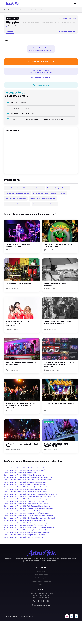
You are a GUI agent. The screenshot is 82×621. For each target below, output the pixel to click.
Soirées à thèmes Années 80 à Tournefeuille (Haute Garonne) (26, 532)
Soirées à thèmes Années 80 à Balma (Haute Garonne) (24, 468)
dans (24, 188)
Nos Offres (41, 572)
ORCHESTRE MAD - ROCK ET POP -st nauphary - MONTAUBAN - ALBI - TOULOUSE (59, 365)
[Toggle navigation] (75, 3)
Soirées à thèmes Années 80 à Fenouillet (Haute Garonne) (25, 525)
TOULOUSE (36, 10)
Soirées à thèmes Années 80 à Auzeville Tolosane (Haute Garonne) (28, 508)
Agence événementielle (40, 575)
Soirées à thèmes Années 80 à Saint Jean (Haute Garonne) (25, 499)
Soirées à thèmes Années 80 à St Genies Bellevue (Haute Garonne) (28, 516)
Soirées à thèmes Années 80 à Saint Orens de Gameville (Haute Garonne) (31, 494)
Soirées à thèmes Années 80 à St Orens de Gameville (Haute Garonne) (29, 496)
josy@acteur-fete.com (42, 605)
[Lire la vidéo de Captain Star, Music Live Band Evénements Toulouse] (21, 230)
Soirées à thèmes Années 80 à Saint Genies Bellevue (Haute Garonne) (29, 518)
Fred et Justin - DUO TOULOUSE (19, 283)
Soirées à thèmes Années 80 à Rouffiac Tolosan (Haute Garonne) (28, 513)
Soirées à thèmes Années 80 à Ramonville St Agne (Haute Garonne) (28, 480)
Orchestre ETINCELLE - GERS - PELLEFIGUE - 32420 (56, 445)
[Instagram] (67, 616)
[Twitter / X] (76, 616)
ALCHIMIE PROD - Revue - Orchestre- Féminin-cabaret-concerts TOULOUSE (21, 324)
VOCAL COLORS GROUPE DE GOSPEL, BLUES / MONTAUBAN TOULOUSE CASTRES (21, 405)
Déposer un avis (42, 85)
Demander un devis (67, 31)
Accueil (6, 10)
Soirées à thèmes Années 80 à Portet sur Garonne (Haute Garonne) (29, 527)
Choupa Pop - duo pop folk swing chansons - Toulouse (58, 245)
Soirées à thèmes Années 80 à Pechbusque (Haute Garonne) (26, 504)
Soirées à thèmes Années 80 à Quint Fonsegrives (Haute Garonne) (28, 477)
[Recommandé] (60, 430)
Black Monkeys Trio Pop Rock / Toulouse (57, 284)
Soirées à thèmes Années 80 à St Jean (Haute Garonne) (24, 501)
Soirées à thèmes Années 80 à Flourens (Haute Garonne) (25, 520)
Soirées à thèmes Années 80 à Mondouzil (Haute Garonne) (25, 523)
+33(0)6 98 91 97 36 (42, 601)
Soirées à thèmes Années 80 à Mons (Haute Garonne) (23, 537)
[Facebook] (71, 616)
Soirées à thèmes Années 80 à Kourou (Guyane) (21, 473)
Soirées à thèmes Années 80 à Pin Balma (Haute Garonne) (25, 484)
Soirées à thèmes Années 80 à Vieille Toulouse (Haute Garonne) (27, 506)
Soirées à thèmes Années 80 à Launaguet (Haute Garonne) (25, 489)
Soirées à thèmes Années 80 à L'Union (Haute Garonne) (24, 475)
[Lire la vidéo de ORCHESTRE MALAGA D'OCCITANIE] (60, 389)
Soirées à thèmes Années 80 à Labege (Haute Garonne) (24, 535)
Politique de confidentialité (41, 581)
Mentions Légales (41, 578)
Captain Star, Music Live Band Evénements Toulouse (18, 245)
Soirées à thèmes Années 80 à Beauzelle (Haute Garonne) (25, 511)
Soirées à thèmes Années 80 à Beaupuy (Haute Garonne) (25, 530)
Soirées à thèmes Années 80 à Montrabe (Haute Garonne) (25, 487)
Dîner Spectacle (24, 10)
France (14, 10)
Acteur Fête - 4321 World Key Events (22, 616)
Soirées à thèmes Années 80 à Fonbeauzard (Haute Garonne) (26, 492)
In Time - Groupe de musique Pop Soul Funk (22, 445)
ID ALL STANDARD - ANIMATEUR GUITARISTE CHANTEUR (57, 323)
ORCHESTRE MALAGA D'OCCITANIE (59, 403)
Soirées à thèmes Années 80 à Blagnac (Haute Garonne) (24, 470)
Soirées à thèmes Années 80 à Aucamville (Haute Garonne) (25, 482)
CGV (41, 584)
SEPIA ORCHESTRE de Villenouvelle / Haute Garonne (21, 364)
